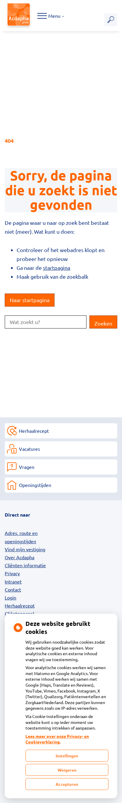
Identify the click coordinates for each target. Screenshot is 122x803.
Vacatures (29, 449)
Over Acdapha (19, 557)
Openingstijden (35, 485)
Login (10, 597)
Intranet (13, 581)
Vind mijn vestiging (25, 549)
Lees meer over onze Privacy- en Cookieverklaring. (57, 739)
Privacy (12, 573)
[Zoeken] (110, 19)
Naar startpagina (29, 300)
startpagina (56, 268)
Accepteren (67, 784)
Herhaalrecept (34, 431)
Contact (13, 589)
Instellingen (67, 756)
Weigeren (67, 770)
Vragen (26, 467)
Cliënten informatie (25, 565)
